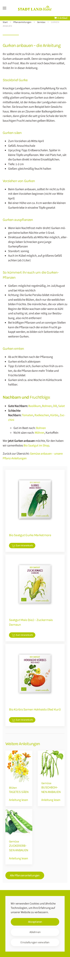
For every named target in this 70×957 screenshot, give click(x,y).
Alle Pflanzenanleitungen (25, 875)
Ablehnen (35, 932)
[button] (4, 8)
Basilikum (34, 406)
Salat (61, 406)
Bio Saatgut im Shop (36, 445)
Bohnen (47, 406)
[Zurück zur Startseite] (35, 8)
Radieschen (41, 415)
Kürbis (54, 415)
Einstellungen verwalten (34, 942)
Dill (55, 406)
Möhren (39, 433)
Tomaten (27, 415)
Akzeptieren (35, 921)
